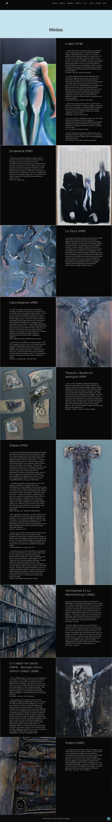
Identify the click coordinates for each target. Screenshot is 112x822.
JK (7, 3)
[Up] (108, 818)
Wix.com (68, 818)
